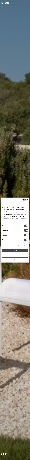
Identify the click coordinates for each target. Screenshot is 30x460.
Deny (15, 259)
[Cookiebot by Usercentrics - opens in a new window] (21, 200)
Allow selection (15, 255)
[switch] (26, 230)
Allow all (15, 250)
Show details (21, 246)
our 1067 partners (11, 207)
